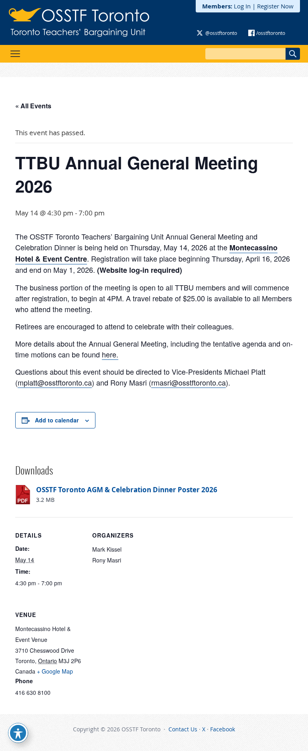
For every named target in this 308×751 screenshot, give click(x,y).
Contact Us (182, 729)
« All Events (33, 105)
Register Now (275, 6)
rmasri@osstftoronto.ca (188, 382)
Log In (242, 6)
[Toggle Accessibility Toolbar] (18, 733)
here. (110, 354)
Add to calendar (57, 420)
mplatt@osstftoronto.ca (55, 382)
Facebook (222, 729)
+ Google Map (55, 671)
